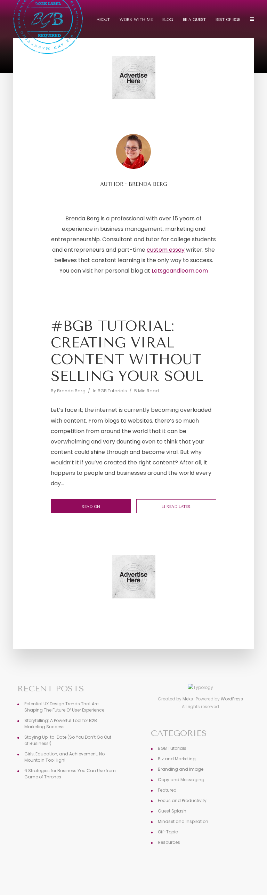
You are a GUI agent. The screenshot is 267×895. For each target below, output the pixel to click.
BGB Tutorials (112, 390)
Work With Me (136, 19)
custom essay (166, 250)
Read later (179, 506)
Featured (167, 790)
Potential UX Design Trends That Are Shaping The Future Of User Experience (64, 707)
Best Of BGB (228, 19)
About (103, 19)
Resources (169, 842)
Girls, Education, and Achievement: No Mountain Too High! (64, 757)
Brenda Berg (71, 390)
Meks (188, 699)
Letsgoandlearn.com (180, 271)
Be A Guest (194, 19)
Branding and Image (180, 769)
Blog (167, 19)
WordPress (232, 699)
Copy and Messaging (181, 780)
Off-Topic (168, 832)
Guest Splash (172, 811)
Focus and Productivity (182, 800)
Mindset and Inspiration (183, 821)
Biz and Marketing (177, 759)
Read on (91, 506)
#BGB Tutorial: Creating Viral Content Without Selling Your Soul (127, 351)
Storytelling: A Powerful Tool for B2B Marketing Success (60, 723)
